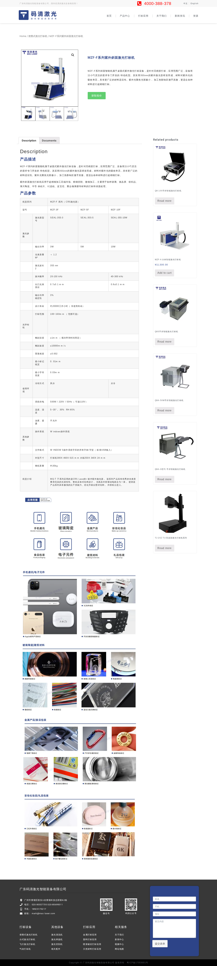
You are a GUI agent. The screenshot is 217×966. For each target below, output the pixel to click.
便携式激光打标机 (37, 36)
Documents (49, 140)
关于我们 (161, 15)
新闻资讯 (180, 15)
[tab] (29, 140)
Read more (164, 200)
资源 (195, 15)
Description (29, 140)
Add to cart (164, 272)
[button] (97, 95)
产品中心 (125, 15)
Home (23, 36)
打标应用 (143, 15)
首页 (109, 15)
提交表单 (160, 943)
